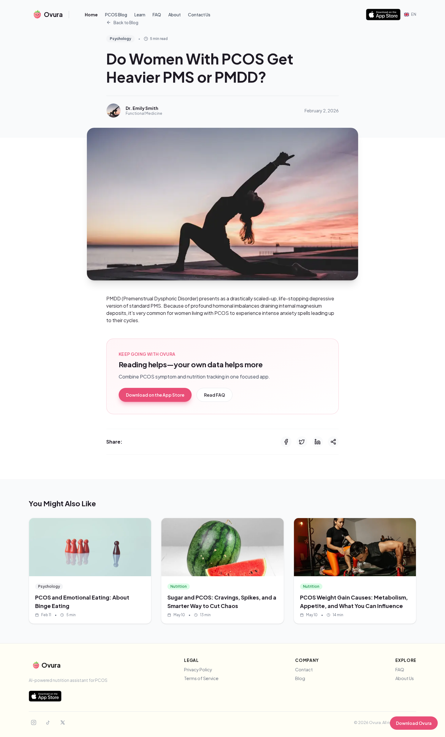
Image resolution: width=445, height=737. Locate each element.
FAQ (157, 14)
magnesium (309, 305)
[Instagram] (33, 722)
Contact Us (199, 14)
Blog (300, 678)
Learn (139, 14)
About (174, 14)
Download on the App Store (155, 395)
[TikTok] (48, 722)
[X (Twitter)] (63, 722)
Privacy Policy (198, 669)
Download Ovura (414, 723)
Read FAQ (214, 395)
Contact (304, 669)
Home (91, 14)
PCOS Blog (116, 14)
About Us (404, 678)
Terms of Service (201, 678)
